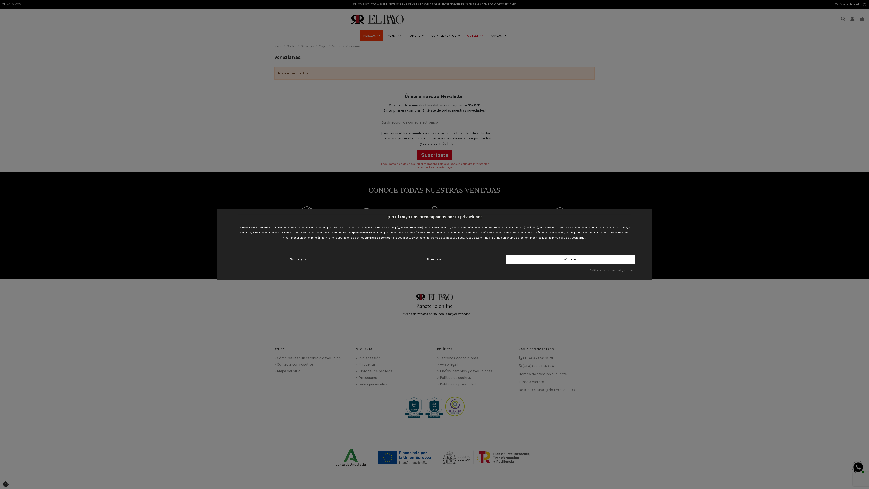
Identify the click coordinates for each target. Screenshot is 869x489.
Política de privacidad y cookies (612, 270)
